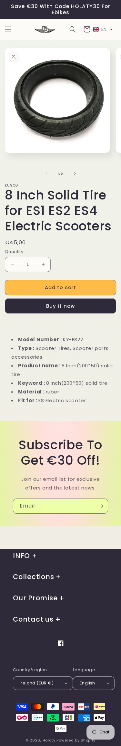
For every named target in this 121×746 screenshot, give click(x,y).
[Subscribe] (101, 506)
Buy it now (60, 306)
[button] (8, 29)
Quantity (14, 251)
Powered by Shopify (76, 740)
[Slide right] (75, 173)
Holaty (49, 740)
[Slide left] (46, 173)
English (87, 683)
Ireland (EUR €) (37, 683)
